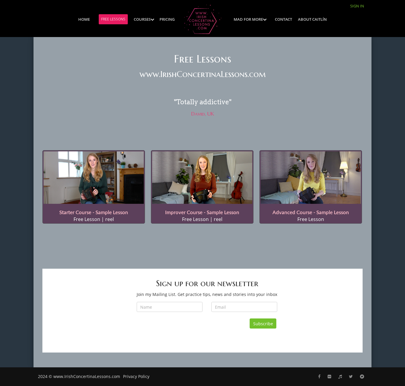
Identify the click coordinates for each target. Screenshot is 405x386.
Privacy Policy (136, 376)
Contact (283, 19)
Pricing (167, 19)
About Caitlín (312, 19)
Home (84, 19)
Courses (142, 19)
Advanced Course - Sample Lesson (310, 212)
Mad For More (248, 19)
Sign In (357, 6)
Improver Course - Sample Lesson (202, 212)
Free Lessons (113, 19)
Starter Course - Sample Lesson (93, 212)
